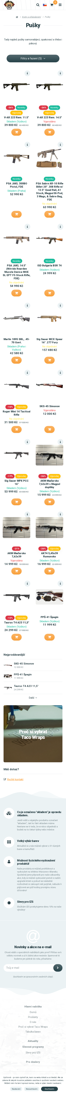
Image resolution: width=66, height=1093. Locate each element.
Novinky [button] (21, 107)
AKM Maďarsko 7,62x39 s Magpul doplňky (49, 484)
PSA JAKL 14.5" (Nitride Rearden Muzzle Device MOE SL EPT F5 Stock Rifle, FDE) (16, 272)
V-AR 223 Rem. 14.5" (49, 117)
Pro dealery (33, 1061)
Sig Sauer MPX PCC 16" (16, 482)
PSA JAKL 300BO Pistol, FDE (16, 185)
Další (31, 697)
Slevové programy (33, 1046)
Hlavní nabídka (33, 1006)
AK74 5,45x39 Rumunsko (49, 555)
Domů (33, 1012)
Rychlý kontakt (15, 779)
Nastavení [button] (16, 1089)
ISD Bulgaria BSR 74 (49, 265)
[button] (16, 132)
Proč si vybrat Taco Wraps (33, 734)
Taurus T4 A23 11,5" (16, 622)
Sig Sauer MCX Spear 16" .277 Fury (49, 341)
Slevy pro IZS (33, 1052)
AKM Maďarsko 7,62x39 (16, 555)
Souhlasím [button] (49, 1089)
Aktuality (33, 1041)
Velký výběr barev (28, 841)
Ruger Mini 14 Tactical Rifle (16, 413)
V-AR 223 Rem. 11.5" (16, 117)
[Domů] (9, 5)
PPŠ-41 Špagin (49, 617)
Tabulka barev (33, 1031)
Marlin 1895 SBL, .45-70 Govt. (17, 341)
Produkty (33, 1017)
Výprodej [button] (16, 113)
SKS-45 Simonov (49, 406)
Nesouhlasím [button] (32, 1089)
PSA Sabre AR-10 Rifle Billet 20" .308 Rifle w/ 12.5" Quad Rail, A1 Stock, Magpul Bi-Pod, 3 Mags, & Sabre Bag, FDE (49, 191)
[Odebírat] (57, 968)
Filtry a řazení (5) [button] (31, 58)
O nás (33, 1022)
